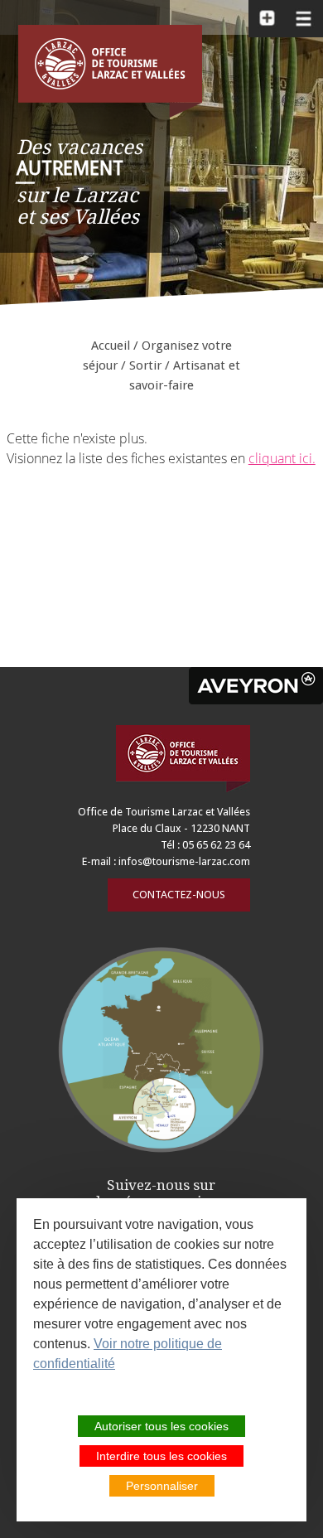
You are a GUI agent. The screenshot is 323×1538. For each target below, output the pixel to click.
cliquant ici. (282, 458)
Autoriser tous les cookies (161, 1426)
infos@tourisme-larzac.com (184, 861)
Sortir (145, 365)
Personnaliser (162, 1485)
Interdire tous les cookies (161, 1456)
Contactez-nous (179, 894)
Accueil (110, 345)
